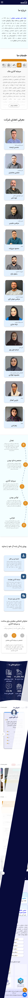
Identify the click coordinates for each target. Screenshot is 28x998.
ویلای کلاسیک (14, 946)
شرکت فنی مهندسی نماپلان (18, 18)
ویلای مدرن (13, 942)
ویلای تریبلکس (13, 955)
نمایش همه (4, 707)
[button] (3, 734)
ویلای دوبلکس (14, 952)
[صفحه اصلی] (24, 2)
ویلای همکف (13, 949)
